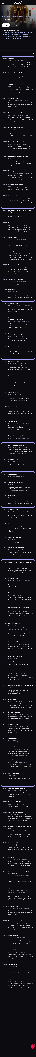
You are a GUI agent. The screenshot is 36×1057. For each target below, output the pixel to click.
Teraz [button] (11, 48)
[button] (33, 53)
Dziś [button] (7, 48)
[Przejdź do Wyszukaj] (32, 3)
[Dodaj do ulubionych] (12, 25)
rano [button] (15, 48)
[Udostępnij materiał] (17, 25)
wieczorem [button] (21, 48)
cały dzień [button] (29, 48)
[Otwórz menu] (3, 2)
